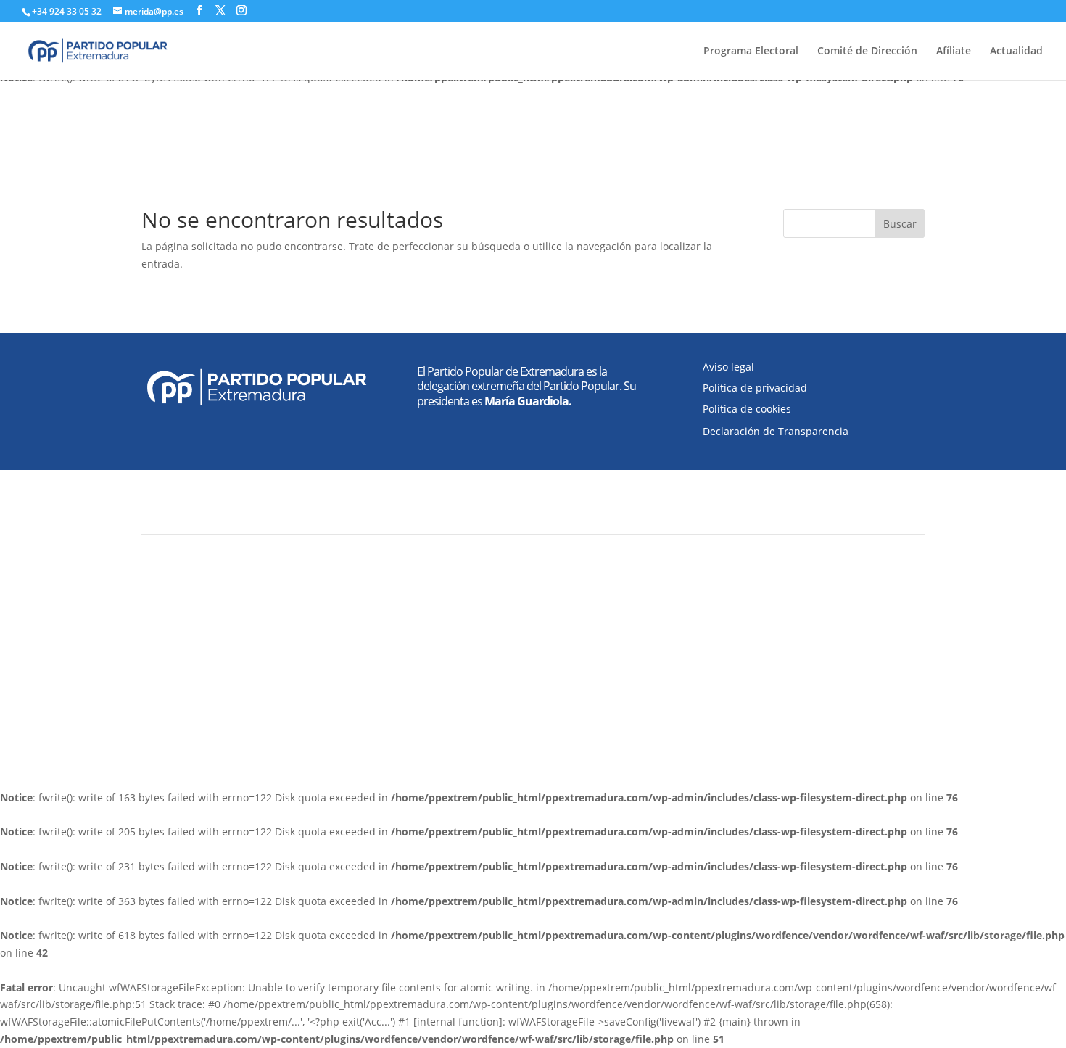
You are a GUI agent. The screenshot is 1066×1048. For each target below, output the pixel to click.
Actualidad (1016, 51)
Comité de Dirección (867, 51)
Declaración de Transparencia (775, 431)
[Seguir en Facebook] (704, 690)
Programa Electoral (750, 51)
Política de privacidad (755, 388)
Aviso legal (728, 367)
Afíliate (953, 51)
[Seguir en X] (733, 690)
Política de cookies (747, 409)
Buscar (900, 224)
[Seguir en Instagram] (762, 690)
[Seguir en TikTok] (791, 690)
